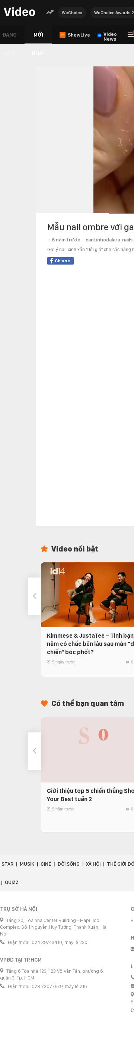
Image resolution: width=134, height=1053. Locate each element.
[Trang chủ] (19, 12)
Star (7, 864)
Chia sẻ (62, 260)
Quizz (12, 882)
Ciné (46, 864)
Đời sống (68, 864)
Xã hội (93, 864)
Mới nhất (38, 38)
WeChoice (72, 12)
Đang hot (9, 38)
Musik (27, 864)
